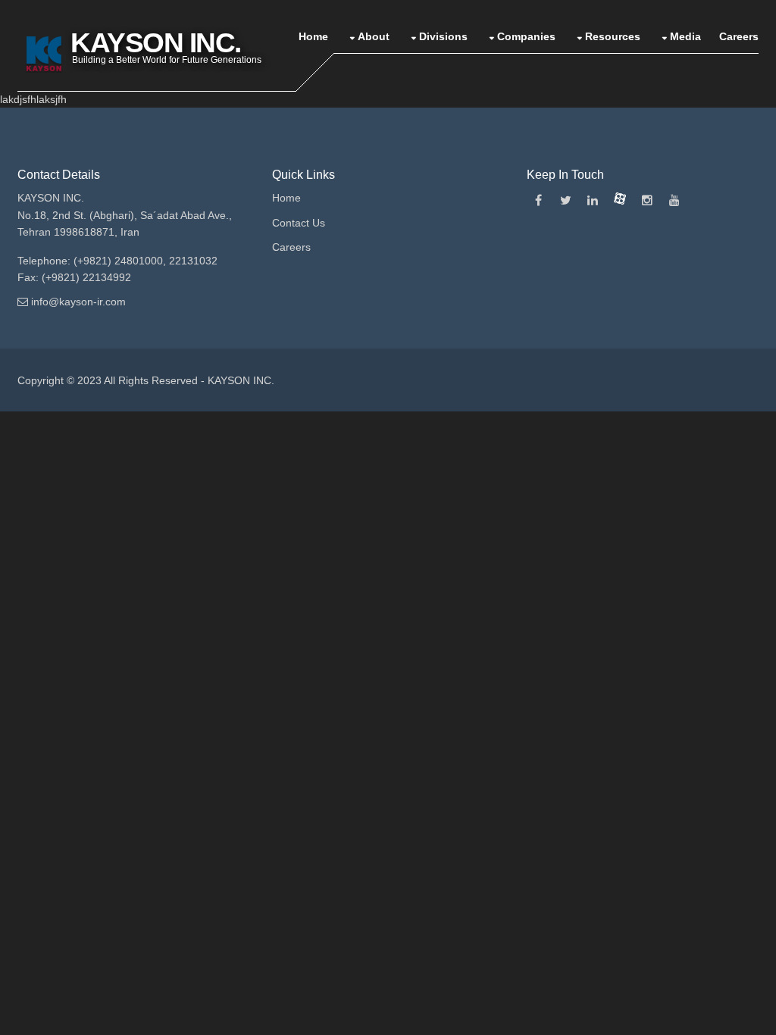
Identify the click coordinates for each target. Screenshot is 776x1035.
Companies (526, 36)
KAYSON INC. (241, 380)
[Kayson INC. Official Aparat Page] (620, 200)
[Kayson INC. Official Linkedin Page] (592, 200)
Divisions (443, 36)
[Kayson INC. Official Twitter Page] (565, 200)
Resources (612, 36)
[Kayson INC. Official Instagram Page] (647, 200)
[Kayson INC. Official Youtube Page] (674, 200)
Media (685, 36)
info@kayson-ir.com (78, 301)
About (374, 36)
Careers (739, 36)
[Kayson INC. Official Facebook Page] (538, 200)
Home (313, 36)
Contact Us (298, 223)
